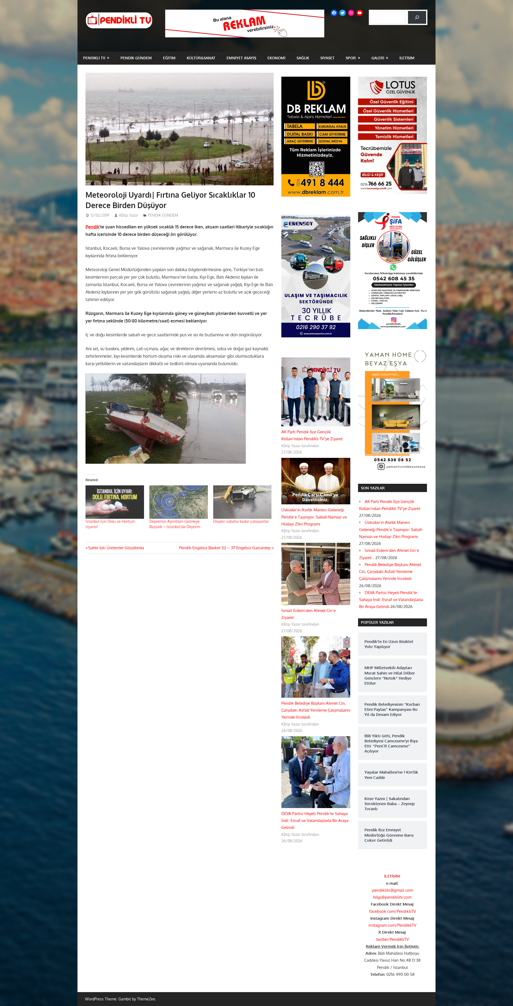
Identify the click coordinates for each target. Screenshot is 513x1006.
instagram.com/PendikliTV (392, 925)
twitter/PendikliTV (392, 939)
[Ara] (417, 17)
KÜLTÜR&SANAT (201, 58)
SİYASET (327, 58)
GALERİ (377, 58)
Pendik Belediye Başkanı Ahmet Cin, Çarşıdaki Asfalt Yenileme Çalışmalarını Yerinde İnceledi (315, 710)
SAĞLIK (303, 58)
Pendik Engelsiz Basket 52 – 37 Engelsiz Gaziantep (225, 547)
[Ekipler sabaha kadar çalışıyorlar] (242, 502)
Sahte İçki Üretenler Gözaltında (116, 547)
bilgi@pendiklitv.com (392, 897)
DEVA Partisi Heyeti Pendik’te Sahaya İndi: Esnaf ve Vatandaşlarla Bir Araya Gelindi (314, 820)
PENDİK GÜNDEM (136, 58)
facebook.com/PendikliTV (392, 911)
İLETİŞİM (406, 58)
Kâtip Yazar (128, 215)
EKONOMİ (276, 58)
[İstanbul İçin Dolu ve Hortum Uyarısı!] (115, 502)
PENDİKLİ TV (94, 58)
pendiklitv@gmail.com (392, 890)
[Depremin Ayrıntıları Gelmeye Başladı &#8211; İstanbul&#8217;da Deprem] (178, 502)
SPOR (351, 58)
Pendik (92, 226)
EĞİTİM (169, 58)
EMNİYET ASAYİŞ (241, 58)
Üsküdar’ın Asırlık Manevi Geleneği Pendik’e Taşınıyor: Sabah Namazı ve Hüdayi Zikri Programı (314, 517)
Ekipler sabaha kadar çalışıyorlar (241, 521)
